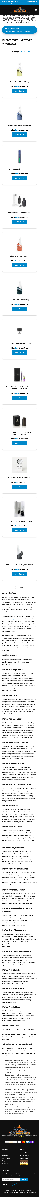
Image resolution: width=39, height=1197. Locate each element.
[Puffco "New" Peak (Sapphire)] (19, 113)
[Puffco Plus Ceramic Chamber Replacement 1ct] (19, 420)
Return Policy (24, 1158)
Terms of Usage (25, 1153)
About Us (5, 1163)
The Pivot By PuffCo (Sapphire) (19, 169)
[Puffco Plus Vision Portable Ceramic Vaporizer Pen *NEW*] (19, 374)
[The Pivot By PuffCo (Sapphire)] (19, 156)
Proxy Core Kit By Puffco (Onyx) (19, 213)
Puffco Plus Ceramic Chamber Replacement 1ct (19, 433)
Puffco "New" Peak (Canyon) (19, 256)
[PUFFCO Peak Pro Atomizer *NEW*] (19, 331)
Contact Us (6, 1158)
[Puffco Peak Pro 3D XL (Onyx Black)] (19, 552)
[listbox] (28, 51)
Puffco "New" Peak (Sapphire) (19, 125)
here (17, 87)
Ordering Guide (32, 1)
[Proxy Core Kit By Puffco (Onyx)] (19, 200)
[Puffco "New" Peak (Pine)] (19, 287)
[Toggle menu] (4, 10)
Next (22, 587)
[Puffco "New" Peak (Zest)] (19, 69)
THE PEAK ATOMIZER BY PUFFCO (19, 478)
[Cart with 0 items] (36, 10)
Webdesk (31, 1190)
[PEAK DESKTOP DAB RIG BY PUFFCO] (19, 509)
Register (11, 4)
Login (3, 1153)
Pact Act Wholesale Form (10, 1)
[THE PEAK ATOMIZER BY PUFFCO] (19, 465)
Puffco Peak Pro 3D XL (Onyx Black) (19, 565)
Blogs (4, 1161)
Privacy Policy (24, 1155)
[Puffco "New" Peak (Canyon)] (19, 244)
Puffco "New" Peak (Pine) (19, 300)
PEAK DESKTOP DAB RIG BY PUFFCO (19, 521)
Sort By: (15, 52)
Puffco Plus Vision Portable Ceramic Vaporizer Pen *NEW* (19, 388)
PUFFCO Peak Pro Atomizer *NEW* (19, 343)
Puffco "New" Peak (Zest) (19, 82)
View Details (19, 91)
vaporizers (15, 619)
